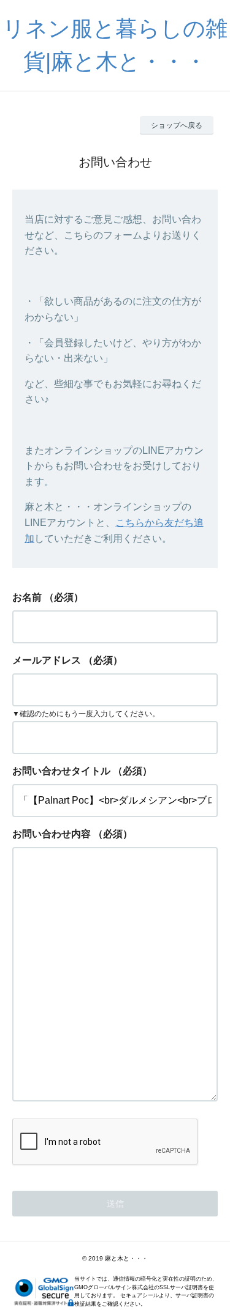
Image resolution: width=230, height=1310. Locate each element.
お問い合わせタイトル (61, 771)
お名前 (27, 597)
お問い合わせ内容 (51, 834)
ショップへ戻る (176, 125)
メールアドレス (46, 660)
